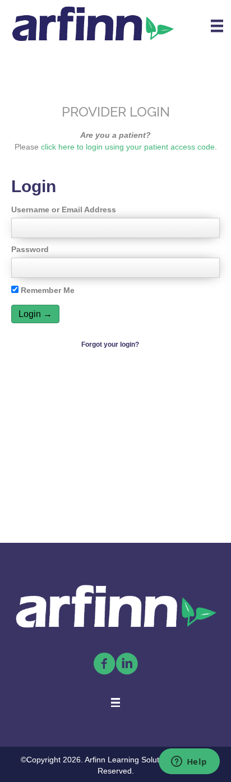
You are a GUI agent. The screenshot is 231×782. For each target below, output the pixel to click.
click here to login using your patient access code (128, 146)
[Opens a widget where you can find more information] (189, 762)
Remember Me (47, 290)
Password (30, 249)
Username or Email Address (63, 209)
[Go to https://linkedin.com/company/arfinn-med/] (127, 664)
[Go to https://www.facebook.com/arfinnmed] (104, 664)
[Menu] (217, 26)
